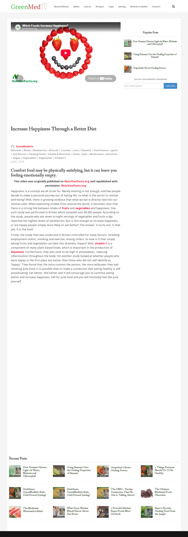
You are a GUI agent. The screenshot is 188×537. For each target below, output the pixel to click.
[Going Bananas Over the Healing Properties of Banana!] (127, 56)
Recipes (100, 6)
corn (75, 150)
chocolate (158, 498)
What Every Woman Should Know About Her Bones (78, 511)
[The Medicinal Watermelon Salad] (15, 512)
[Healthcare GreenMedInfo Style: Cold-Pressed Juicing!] (15, 493)
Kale (84, 154)
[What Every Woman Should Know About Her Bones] (59, 512)
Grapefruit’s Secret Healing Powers (149, 68)
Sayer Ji (113, 498)
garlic (114, 150)
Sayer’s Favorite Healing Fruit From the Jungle (165, 511)
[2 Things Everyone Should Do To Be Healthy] (147, 471)
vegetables (82, 208)
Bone (68, 517)
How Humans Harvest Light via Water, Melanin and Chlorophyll (155, 42)
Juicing (122, 6)
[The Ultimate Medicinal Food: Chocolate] (147, 493)
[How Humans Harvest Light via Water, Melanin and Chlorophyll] (127, 43)
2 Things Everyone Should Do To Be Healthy (165, 470)
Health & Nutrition (59, 154)
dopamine (17, 252)
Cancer (87, 6)
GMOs (76, 6)
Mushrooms (97, 154)
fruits (65, 208)
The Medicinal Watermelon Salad (33, 510)
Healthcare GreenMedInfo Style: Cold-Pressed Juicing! (34, 492)
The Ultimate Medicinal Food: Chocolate (163, 492)
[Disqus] (66, 329)
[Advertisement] (66, 104)
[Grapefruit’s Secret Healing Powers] (127, 69)
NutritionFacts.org (76, 181)
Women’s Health (138, 6)
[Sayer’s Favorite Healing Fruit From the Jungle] (147, 512)
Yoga (111, 6)
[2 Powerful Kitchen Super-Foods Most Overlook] (103, 512)
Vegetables (29, 158)
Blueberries (40, 150)
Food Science (101, 150)
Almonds (16, 150)
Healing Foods (37, 154)
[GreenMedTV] (31, 6)
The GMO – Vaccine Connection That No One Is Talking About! (123, 492)
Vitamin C (60, 158)
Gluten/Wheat (61, 6)
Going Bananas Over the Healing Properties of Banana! (155, 55)
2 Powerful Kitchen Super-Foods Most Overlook (121, 511)
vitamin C (101, 243)
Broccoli (53, 150)
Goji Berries (20, 154)
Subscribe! (170, 85)
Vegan (16, 158)
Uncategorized (138, 47)
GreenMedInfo (24, 146)
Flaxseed (86, 150)
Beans (27, 150)
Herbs (76, 154)
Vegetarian (45, 158)
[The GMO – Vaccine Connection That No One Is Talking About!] (103, 493)
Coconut (66, 150)
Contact (156, 6)
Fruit (156, 517)
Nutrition (111, 154)
